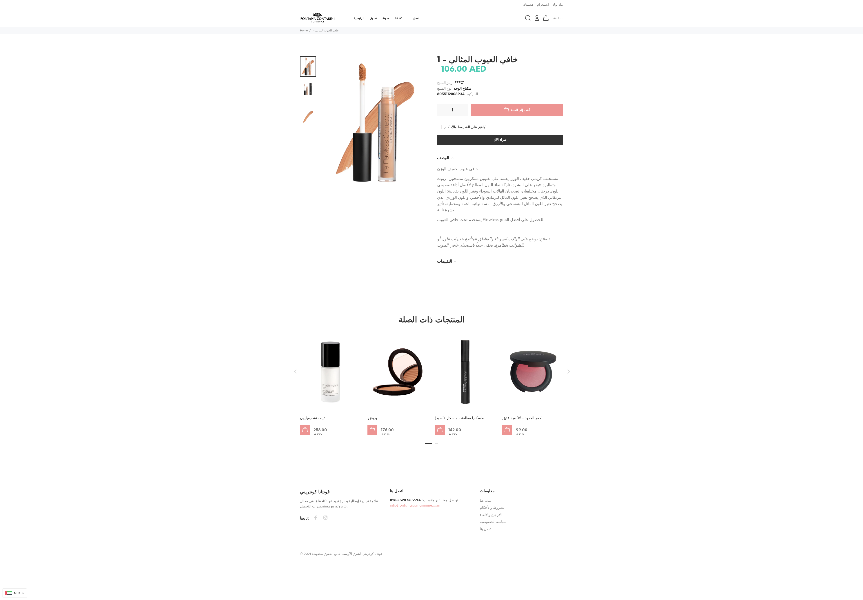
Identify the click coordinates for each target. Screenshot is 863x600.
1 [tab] (428, 443)
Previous (295, 371)
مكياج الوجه (462, 88)
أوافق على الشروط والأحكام (465, 127)
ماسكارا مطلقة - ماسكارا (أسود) (459, 418)
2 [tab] (436, 443)
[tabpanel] (330, 379)
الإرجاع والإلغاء (491, 515)
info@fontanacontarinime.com (415, 505)
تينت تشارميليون (312, 418)
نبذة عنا (485, 500)
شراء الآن (500, 140)
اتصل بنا (486, 529)
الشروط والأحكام (492, 507)
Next (568, 371)
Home (304, 30)
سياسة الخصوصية (493, 522)
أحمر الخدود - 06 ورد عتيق (522, 418)
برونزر (372, 418)
